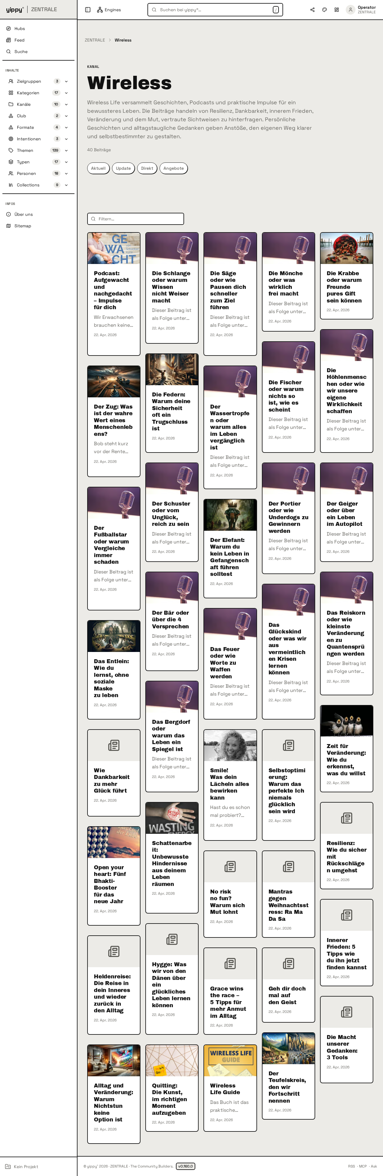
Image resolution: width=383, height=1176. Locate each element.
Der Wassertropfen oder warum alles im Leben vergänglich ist (229, 427)
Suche (21, 51)
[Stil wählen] (324, 9)
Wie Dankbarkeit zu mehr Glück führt (112, 780)
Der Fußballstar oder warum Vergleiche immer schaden (111, 545)
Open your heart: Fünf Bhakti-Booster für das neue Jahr (110, 884)
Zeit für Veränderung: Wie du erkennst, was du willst (346, 760)
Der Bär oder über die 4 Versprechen (170, 620)
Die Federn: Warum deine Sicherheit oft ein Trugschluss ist (171, 412)
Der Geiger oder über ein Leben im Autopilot (344, 514)
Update (123, 168)
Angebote (173, 168)
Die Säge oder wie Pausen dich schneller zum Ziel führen (228, 290)
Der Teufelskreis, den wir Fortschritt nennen (287, 1087)
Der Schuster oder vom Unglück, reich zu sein (171, 514)
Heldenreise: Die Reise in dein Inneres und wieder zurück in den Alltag (112, 994)
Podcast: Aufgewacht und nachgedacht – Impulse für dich (113, 290)
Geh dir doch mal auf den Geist (287, 995)
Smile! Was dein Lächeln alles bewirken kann (229, 784)
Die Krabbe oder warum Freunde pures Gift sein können (344, 287)
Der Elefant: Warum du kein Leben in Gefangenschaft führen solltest (229, 557)
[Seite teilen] (312, 9)
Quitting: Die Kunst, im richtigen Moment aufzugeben (169, 1099)
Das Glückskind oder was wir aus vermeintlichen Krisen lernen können (287, 649)
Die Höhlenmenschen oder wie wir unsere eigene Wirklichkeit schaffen (347, 390)
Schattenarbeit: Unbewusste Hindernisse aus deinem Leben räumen (172, 863)
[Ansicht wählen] (336, 9)
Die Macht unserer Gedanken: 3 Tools (342, 1047)
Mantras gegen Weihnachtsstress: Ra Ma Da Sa (289, 905)
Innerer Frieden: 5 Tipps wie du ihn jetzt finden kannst (347, 954)
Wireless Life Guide (225, 1089)
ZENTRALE (95, 40)
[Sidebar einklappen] (87, 9)
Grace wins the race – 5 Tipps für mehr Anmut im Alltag (228, 1002)
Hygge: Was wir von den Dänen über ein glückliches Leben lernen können (171, 984)
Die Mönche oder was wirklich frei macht (286, 283)
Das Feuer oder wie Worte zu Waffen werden (224, 663)
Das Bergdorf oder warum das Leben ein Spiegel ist (171, 735)
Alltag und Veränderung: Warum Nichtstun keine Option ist (113, 1103)
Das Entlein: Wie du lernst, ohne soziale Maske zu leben (111, 678)
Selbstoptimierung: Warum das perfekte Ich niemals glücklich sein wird (287, 790)
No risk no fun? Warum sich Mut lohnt (227, 902)
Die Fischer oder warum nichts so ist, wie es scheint (286, 396)
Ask (374, 1166)
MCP (363, 1166)
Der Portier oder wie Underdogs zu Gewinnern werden (289, 517)
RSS (351, 1166)
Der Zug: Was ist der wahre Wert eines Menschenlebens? (113, 420)
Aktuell (98, 168)
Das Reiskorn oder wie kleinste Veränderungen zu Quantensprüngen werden (346, 633)
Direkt (147, 168)
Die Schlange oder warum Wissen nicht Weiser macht (171, 287)
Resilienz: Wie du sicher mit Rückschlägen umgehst (347, 857)
